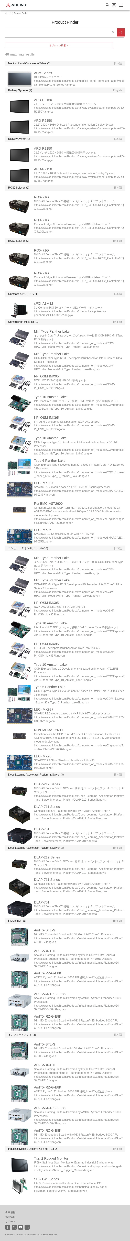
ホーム (8, 13)
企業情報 (10, 1212)
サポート (10, 1221)
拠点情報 (10, 1216)
